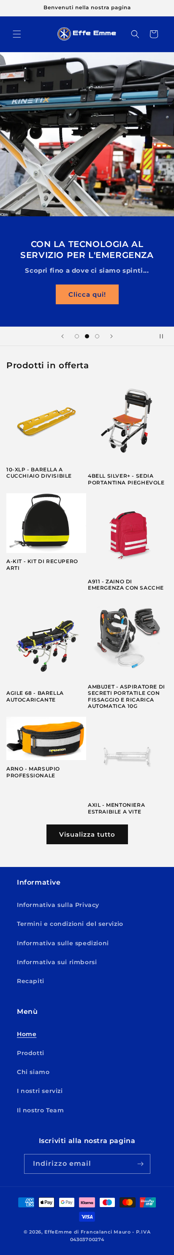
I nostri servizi (40, 1091)
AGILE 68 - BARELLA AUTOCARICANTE (35, 696)
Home (26, 1034)
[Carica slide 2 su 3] (87, 336)
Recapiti (30, 981)
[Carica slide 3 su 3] (97, 336)
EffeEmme (58, 1232)
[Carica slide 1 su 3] (77, 336)
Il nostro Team (40, 1110)
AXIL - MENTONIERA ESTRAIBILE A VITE (116, 808)
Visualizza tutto (87, 834)
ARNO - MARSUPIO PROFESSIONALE (33, 772)
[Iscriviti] (140, 1164)
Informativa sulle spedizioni (63, 943)
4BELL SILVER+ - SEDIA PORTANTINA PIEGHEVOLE (126, 479)
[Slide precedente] (62, 336)
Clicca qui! (87, 294)
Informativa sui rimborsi (57, 962)
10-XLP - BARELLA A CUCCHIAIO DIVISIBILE (39, 472)
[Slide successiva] (111, 336)
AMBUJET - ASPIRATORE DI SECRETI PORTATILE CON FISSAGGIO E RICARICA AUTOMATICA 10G (126, 696)
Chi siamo (33, 1072)
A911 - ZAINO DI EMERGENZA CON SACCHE (126, 584)
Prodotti (30, 1053)
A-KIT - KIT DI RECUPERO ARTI (42, 564)
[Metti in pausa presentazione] (164, 336)
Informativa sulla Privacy (58, 905)
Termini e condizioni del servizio (70, 924)
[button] (17, 34)
